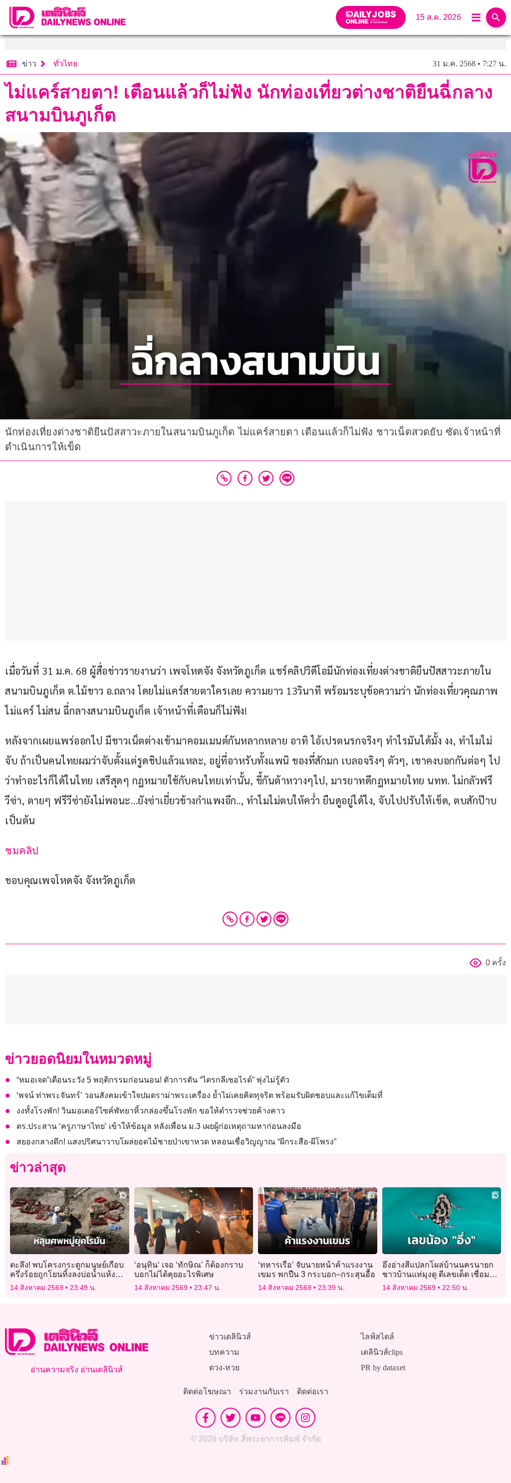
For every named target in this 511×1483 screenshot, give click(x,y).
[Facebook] (247, 919)
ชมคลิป (22, 850)
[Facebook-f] (206, 1418)
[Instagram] (305, 1418)
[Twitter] (263, 919)
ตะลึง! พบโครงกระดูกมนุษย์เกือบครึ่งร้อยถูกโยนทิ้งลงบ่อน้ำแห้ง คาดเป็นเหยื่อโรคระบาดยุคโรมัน (67, 1274)
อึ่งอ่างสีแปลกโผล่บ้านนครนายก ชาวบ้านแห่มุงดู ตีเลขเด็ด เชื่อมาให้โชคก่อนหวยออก (438, 1274)
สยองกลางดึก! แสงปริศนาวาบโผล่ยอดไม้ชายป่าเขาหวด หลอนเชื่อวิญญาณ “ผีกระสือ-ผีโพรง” (176, 1141)
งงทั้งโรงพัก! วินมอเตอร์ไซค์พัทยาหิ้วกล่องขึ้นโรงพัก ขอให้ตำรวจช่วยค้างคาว (150, 1111)
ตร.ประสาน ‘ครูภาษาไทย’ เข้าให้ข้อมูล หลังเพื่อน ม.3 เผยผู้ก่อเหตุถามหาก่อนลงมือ (158, 1126)
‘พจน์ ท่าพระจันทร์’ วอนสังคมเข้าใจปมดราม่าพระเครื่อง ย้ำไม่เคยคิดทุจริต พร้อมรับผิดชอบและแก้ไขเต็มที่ (199, 1095)
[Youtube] (255, 1418)
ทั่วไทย (65, 63)
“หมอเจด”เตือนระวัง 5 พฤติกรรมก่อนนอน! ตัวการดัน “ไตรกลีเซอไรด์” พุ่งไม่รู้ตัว (152, 1080)
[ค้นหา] (496, 17)
